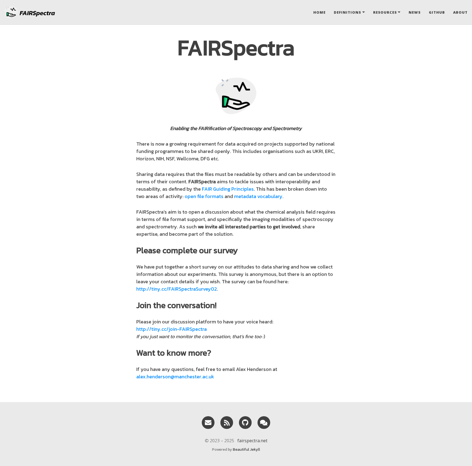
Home (319, 12)
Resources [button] (385, 12)
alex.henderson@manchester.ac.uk (175, 376)
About (460, 12)
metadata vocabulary (258, 196)
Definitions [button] (347, 12)
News (415, 12)
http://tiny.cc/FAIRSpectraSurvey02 (176, 289)
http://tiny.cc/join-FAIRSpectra (171, 329)
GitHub (437, 12)
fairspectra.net (252, 441)
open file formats (204, 196)
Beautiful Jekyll (246, 449)
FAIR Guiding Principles (228, 189)
